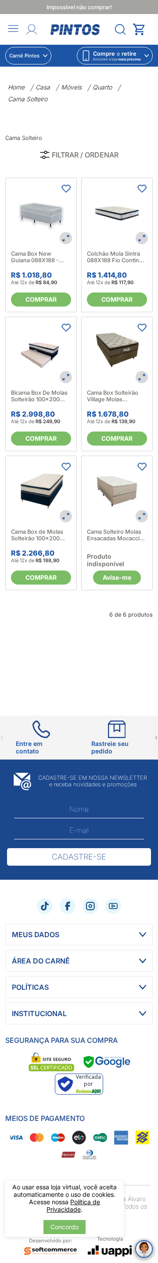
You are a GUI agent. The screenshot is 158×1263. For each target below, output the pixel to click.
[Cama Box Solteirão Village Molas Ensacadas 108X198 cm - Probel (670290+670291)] (117, 352)
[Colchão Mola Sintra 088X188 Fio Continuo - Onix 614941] (117, 213)
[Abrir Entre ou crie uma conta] (31, 29)
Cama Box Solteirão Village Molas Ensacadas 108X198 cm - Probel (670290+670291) (113, 396)
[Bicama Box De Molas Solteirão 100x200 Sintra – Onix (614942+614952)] (41, 352)
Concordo (64, 1227)
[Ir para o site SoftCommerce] (50, 1251)
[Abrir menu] (13, 29)
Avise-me (117, 577)
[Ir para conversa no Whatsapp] (144, 1249)
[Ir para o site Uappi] (110, 1250)
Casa (43, 87)
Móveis (71, 87)
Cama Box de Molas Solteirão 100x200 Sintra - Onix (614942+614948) (37, 535)
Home (16, 87)
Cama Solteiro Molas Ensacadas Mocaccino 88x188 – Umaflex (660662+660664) (117, 535)
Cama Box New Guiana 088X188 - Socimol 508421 (35, 257)
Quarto (102, 87)
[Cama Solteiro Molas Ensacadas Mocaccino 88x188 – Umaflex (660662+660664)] (117, 491)
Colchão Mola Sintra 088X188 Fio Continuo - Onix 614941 (116, 257)
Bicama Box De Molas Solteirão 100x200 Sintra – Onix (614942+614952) (39, 396)
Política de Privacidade (73, 1205)
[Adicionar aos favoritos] (66, 189)
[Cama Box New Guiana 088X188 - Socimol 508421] (41, 213)
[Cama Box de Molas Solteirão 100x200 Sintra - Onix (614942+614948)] (41, 491)
